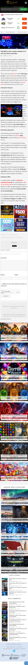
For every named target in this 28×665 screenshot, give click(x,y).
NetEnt (17, 135)
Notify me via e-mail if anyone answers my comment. (14, 285)
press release (22, 137)
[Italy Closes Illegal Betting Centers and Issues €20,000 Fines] (5, 639)
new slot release (13, 234)
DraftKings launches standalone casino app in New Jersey (14, 307)
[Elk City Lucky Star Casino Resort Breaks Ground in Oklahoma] (5, 603)
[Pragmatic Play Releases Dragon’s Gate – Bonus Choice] (14, 382)
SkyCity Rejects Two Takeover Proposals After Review (14, 518)
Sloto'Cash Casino (10, 23)
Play (24, 19)
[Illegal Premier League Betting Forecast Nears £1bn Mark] (14, 556)
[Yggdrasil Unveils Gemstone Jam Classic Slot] (14, 422)
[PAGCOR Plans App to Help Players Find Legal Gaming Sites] (14, 522)
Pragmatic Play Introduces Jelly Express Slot (14, 476)
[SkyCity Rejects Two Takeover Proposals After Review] (14, 506)
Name (3, 275)
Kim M (3, 55)
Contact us (19, 646)
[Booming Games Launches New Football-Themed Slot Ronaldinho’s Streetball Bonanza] (14, 322)
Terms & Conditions (7, 648)
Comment (3, 258)
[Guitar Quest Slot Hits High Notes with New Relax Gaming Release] (14, 362)
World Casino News (10, 646)
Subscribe (23, 9)
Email (16, 275)
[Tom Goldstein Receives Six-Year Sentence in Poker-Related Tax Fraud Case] (5, 621)
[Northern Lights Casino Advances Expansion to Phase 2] (14, 489)
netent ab (4, 234)
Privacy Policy (16, 648)
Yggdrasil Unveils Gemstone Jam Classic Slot (14, 436)
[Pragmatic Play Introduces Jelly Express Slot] (14, 462)
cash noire (19, 237)
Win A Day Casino (10, 27)
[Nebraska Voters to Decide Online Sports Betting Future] (14, 539)
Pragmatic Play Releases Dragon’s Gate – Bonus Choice (14, 396)
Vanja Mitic (11, 339)
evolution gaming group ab (8, 237)
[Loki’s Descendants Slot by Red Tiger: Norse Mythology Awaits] (14, 402)
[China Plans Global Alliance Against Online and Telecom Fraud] (5, 612)
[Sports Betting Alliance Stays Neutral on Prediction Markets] (5, 626)
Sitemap (23, 648)
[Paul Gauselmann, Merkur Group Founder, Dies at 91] (5, 584)
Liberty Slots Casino (10, 19)
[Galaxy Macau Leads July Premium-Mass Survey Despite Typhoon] (5, 630)
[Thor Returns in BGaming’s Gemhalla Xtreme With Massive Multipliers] (14, 342)
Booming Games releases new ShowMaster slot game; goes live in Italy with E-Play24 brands (14, 315)
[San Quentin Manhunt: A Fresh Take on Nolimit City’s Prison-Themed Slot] (14, 442)
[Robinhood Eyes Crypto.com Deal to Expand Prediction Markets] (5, 617)
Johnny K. (11, 554)
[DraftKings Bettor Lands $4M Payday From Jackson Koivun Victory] (5, 635)
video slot (14, 74)
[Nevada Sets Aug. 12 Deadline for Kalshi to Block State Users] (5, 608)
